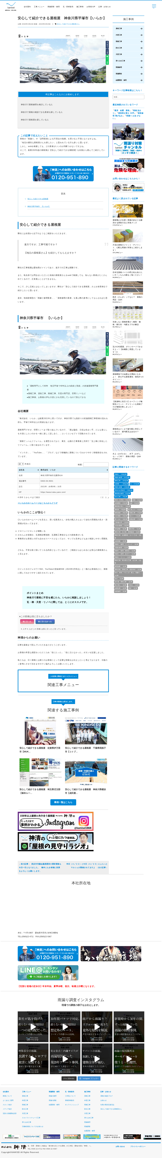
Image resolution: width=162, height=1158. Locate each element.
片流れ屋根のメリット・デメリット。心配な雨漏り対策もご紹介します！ (128, 247)
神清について (7, 1096)
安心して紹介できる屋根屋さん (68, 24)
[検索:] (128, 97)
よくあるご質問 (8, 1100)
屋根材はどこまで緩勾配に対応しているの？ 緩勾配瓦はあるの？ (128, 430)
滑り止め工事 (120, 61)
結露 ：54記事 (134, 503)
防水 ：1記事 (119, 578)
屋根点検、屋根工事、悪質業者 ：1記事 (128, 569)
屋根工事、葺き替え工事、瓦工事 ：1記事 (128, 562)
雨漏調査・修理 (54, 7)
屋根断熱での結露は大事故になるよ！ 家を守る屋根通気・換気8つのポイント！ (128, 376)
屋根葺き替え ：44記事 (122, 506)
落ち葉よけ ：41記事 (135, 509)
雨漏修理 (119, 67)
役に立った (27, 621)
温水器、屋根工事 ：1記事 (123, 581)
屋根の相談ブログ (106, 1096)
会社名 (21, 470)
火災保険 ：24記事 (121, 516)
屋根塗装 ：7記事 (134, 529)
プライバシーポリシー (138, 1146)
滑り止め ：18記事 (121, 519)
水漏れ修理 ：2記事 (121, 547)
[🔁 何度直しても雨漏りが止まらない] (129, 1058)
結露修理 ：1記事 (120, 591)
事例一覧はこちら (63, 802)
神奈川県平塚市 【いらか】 (38, 206)
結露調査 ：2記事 (120, 541)
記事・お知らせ (104, 7)
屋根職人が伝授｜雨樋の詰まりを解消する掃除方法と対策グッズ (128, 221)
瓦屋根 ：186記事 (121, 484)
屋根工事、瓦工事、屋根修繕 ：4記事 (127, 532)
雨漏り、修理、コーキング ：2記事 (126, 544)
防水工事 (119, 48)
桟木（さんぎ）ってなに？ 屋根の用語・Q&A (128, 298)
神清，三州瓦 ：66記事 (122, 500)
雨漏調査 (119, 74)
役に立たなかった (45, 621)
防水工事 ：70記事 (121, 496)
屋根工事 (119, 28)
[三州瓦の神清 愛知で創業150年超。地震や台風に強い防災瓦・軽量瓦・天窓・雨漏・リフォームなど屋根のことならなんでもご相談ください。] (13, 1149)
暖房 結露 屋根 (122, 110)
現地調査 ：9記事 (120, 529)
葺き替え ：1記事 (120, 585)
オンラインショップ (72, 1105)
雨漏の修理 (52, 1096)
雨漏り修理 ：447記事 (122, 477)
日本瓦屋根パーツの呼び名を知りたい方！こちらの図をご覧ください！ (128, 273)
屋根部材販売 (69, 1100)
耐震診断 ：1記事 (120, 566)
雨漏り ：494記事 (121, 474)
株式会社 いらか (48, 470)
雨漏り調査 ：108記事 (122, 487)
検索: (80, 464)
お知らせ (103, 1100)
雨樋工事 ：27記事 (135, 512)
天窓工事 (119, 54)
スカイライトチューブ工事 (31, 1118)
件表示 (27, 464)
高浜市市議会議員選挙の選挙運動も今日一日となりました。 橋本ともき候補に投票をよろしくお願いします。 (40, 867)
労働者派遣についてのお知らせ (32, 1126)
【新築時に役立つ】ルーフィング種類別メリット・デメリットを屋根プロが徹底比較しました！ (128, 404)
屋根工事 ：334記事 (121, 480)
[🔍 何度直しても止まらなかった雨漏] (33, 1026)
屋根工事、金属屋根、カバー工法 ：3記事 (128, 536)
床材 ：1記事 (133, 588)
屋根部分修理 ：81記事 (122, 493)
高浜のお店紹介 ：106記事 (124, 490)
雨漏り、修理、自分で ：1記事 (125, 554)
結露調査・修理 (121, 80)
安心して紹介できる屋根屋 (37, 199)
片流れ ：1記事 (134, 585)
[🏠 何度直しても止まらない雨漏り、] (33, 1058)
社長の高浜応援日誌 (107, 1105)
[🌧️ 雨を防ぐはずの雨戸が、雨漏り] (97, 1026)
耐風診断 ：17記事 (135, 519)
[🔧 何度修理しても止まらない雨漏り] (65, 1058)
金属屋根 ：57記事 (121, 503)
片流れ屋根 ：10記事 (122, 525)
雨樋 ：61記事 (137, 500)
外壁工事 (119, 35)
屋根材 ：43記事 (120, 509)
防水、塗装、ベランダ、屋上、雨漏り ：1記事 (128, 574)
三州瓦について (70, 1096)
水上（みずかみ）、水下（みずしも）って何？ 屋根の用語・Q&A (128, 455)
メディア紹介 (7, 1109)
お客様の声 (91, 7)
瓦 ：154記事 (134, 484)
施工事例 (79, 7)
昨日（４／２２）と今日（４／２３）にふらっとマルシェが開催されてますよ (87, 865)
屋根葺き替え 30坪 (126, 113)
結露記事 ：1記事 (120, 588)
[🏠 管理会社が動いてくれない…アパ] (97, 1058)
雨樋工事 (119, 41)
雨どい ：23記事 (134, 516)
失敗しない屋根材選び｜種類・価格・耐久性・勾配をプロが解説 (127, 323)
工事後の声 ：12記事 (122, 522)
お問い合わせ (120, 1146)
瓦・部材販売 (68, 7)
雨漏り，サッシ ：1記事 (123, 557)
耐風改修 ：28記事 (121, 512)
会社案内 (27, 7)
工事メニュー (39, 7)
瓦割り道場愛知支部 (9, 1113)
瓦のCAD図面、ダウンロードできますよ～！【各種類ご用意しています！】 (128, 349)
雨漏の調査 (52, 1100)
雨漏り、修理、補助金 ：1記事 (125, 550)
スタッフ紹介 (7, 1105)
